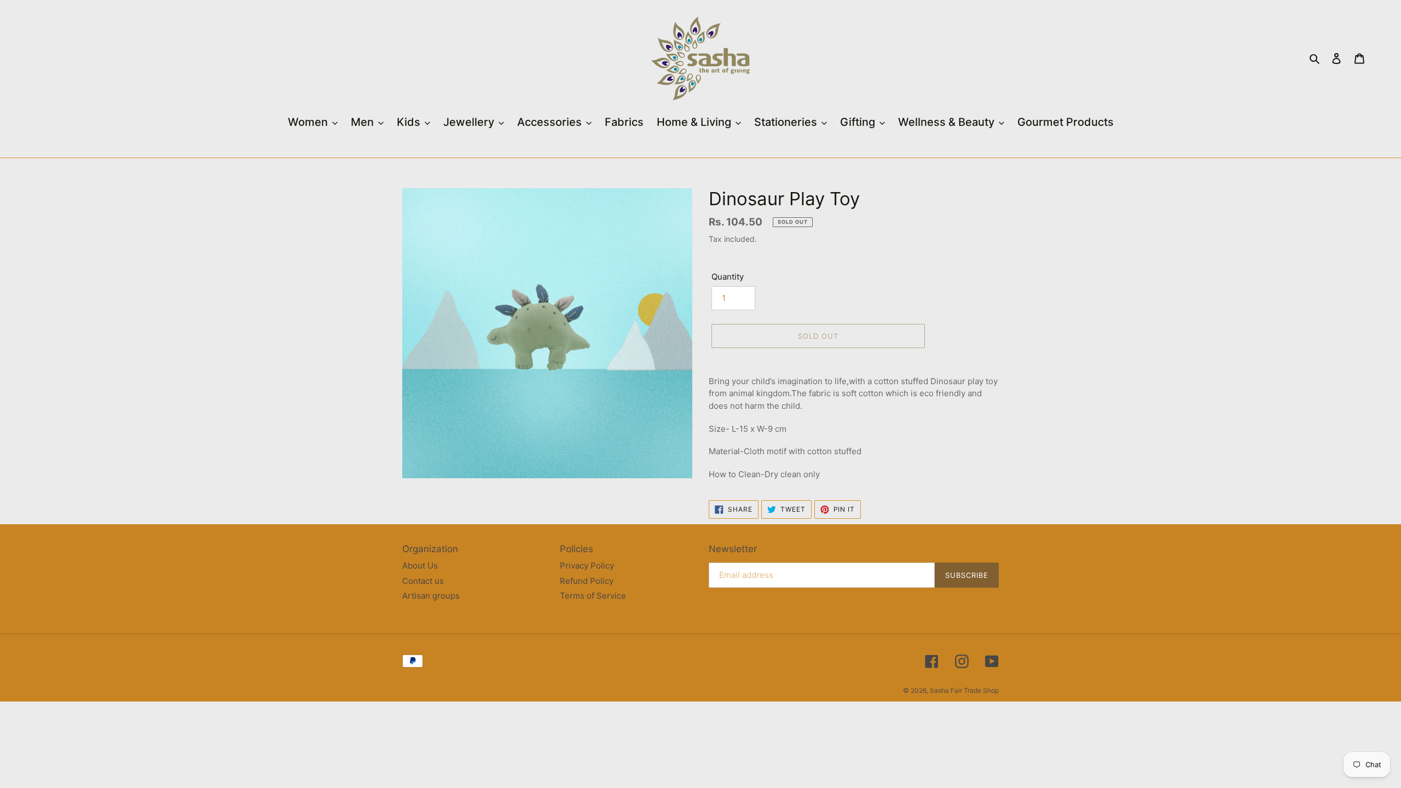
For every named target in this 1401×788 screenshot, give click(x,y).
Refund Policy (586, 581)
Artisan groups (431, 595)
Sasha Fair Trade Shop (964, 690)
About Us (420, 565)
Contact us (423, 581)
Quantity (727, 276)
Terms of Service (593, 595)
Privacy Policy (587, 565)
